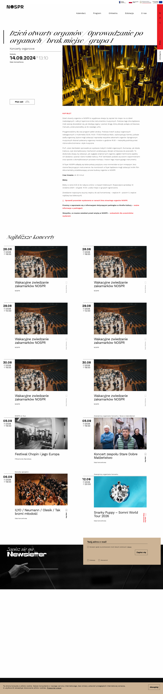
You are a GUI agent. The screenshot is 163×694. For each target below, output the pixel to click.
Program (97, 13)
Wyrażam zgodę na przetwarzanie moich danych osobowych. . (111, 547)
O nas (144, 13)
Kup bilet (145, 459)
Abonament (104, 560)
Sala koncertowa (16, 62)
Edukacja (129, 13)
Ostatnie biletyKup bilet (144, 517)
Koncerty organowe (22, 49)
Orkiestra (113, 13)
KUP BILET (66, 113)
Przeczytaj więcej (54, 688)
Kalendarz (81, 13)
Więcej (129, 547)
